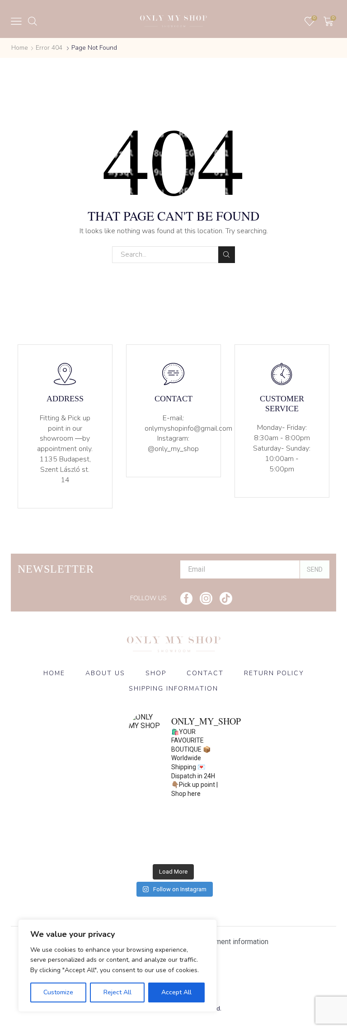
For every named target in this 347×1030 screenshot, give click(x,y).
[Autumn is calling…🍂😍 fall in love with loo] (151, 818)
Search (226, 254)
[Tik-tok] (226, 598)
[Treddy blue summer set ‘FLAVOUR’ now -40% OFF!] (196, 846)
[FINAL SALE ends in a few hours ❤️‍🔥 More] (196, 818)
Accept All (176, 992)
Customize (58, 992)
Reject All (117, 992)
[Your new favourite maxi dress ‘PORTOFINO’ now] (151, 846)
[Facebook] (186, 598)
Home (19, 47)
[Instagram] (206, 598)
